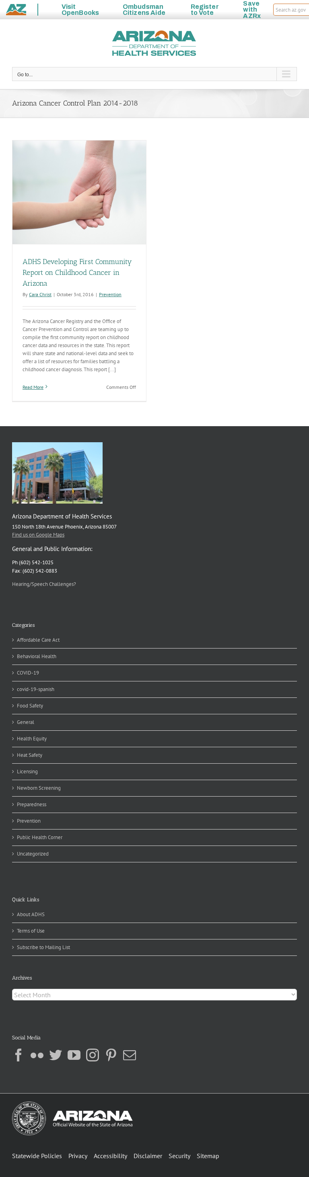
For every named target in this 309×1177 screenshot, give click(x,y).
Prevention (110, 294)
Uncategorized (33, 853)
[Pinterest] (111, 1055)
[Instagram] (92, 1055)
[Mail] (129, 1055)
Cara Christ (40, 294)
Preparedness (31, 804)
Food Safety (30, 705)
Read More (33, 387)
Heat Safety (29, 755)
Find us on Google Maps (38, 534)
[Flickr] (37, 1055)
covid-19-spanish (35, 689)
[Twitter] (55, 1055)
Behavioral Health (36, 656)
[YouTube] (74, 1055)
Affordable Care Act (38, 639)
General (25, 722)
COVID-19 (28, 672)
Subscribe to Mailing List (43, 947)
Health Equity (32, 738)
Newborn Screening (39, 788)
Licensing (27, 771)
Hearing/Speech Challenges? (44, 584)
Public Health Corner (39, 837)
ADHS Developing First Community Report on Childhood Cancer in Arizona (77, 272)
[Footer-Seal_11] (72, 1104)
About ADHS (31, 914)
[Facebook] (18, 1055)
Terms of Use (31, 930)
